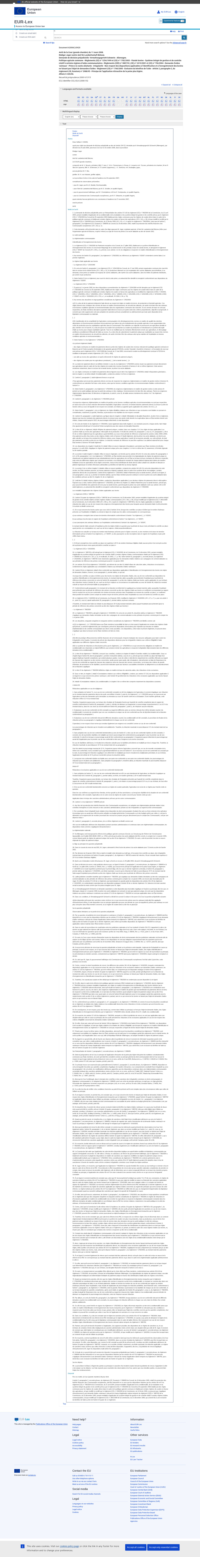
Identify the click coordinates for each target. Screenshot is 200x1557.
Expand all (167, 85)
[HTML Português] (157, 101)
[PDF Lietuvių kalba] (135, 104)
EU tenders (134, 1443)
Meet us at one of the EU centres (84, 1484)
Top (64, 1404)
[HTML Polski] (153, 101)
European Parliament (138, 1476)
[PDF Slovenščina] (170, 104)
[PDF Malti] (144, 104)
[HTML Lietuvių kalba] (135, 101)
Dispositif (76, 135)
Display (119, 117)
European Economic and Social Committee (146, 1498)
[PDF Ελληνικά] (105, 104)
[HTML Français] (114, 101)
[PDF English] (109, 104)
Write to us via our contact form (84, 1481)
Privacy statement (79, 1448)
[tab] (121, 89)
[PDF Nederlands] (149, 104)
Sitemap (75, 1430)
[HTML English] (109, 101)
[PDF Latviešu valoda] (131, 104)
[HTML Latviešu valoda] (131, 101)
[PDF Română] (162, 104)
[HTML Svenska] (179, 101)
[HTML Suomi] (175, 101)
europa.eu (32, 1475)
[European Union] (21, 1471)
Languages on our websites (83, 1504)
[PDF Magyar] (140, 104)
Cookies (75, 1512)
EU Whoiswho (135, 1448)
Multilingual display (71, 111)
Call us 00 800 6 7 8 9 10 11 (82, 1476)
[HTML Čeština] (87, 101)
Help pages (76, 1424)
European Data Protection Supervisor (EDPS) (147, 1510)
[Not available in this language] (118, 101)
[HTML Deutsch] (96, 101)
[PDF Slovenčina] (166, 104)
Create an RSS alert (27, 37)
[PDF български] (79, 104)
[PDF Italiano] (127, 104)
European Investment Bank (140, 1504)
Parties (75, 131)
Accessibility (77, 1446)
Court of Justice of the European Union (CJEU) (148, 1487)
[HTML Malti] (144, 101)
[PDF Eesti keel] (100, 104)
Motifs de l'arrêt (78, 133)
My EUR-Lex (166, 12)
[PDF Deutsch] (96, 104)
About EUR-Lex (136, 1424)
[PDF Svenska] (179, 104)
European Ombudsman (139, 1507)
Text (64, 124)
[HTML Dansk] (92, 101)
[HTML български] (79, 101)
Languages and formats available (76, 89)
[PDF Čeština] (87, 104)
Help (174, 31)
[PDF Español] (83, 104)
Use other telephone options (83, 1478)
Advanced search (179, 43)
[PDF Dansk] (92, 104)
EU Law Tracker (136, 1459)
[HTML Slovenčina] (166, 101)
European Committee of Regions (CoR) (145, 1501)
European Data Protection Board (142, 1513)
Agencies (134, 1521)
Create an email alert (27, 33)
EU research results (137, 1446)
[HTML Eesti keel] (100, 101)
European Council (137, 1478)
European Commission (139, 1484)
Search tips (49, 43)
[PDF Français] (114, 104)
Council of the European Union (141, 1481)
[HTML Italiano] (127, 101)
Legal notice (77, 1440)
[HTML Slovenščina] (170, 101)
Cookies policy (78, 1443)
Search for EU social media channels (86, 1494)
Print (182, 31)
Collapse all (178, 85)
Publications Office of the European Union (52, 1424)
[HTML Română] (162, 101)
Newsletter (134, 1427)
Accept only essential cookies (163, 1547)
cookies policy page (69, 1546)
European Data (136, 1440)
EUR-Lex (23, 21)
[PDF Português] (157, 104)
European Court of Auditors (140, 1493)
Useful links (134, 1430)
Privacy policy (77, 1507)
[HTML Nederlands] (149, 101)
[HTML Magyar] (140, 101)
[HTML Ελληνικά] (105, 101)
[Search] (184, 37)
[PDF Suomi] (175, 104)
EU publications (136, 1451)
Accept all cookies (136, 1547)
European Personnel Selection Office (144, 1515)
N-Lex (132, 1457)
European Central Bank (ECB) (141, 1490)
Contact (75, 1427)
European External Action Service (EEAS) (145, 1496)
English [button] (181, 12)
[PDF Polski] (153, 104)
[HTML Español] (83, 101)
